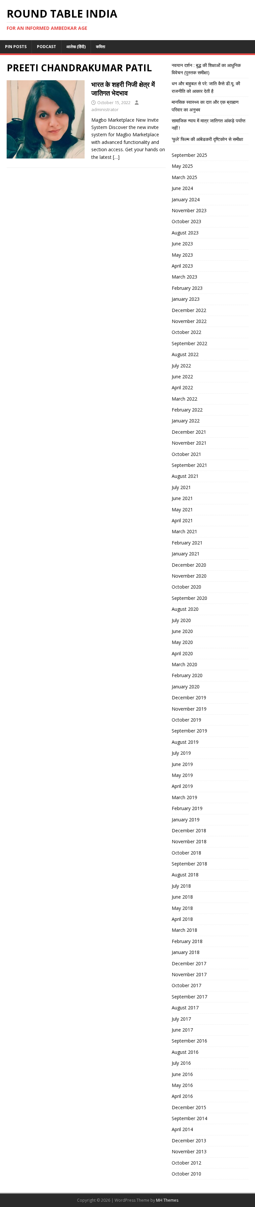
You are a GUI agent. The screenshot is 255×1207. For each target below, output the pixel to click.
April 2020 (182, 653)
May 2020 (182, 642)
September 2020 (189, 598)
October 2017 (186, 985)
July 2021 (181, 487)
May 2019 (182, 775)
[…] (116, 157)
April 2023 (182, 266)
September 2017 (189, 996)
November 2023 (189, 210)
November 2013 (189, 1151)
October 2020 (186, 587)
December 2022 (189, 310)
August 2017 (185, 1007)
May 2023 (182, 255)
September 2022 (189, 343)
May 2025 (182, 166)
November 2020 (189, 576)
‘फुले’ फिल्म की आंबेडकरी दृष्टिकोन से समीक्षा (207, 139)
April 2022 (182, 387)
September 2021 (189, 465)
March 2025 (184, 177)
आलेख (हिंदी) (76, 46)
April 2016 (182, 1096)
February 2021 (187, 543)
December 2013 (189, 1140)
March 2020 (184, 664)
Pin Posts (16, 46)
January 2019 (186, 819)
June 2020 (182, 631)
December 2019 (189, 697)
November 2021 (189, 443)
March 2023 (184, 277)
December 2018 (189, 830)
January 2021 (186, 553)
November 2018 (189, 841)
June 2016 (182, 1074)
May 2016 (182, 1085)
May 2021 (182, 509)
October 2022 (186, 332)
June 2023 (182, 243)
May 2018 (182, 908)
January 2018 (186, 952)
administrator (105, 109)
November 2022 (189, 321)
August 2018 (185, 874)
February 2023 (187, 288)
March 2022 (184, 399)
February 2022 (187, 410)
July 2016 (181, 1063)
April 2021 (182, 520)
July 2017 (181, 1019)
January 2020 (186, 686)
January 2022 (186, 420)
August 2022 (185, 354)
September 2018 (189, 863)
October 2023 (186, 221)
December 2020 (189, 565)
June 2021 (182, 498)
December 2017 (189, 963)
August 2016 (185, 1052)
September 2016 (189, 1041)
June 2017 (182, 1030)
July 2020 (181, 620)
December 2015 (189, 1107)
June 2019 (182, 764)
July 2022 (181, 365)
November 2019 (189, 709)
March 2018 (184, 930)
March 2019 (184, 797)
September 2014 (189, 1118)
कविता (100, 46)
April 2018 (182, 919)
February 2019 (187, 808)
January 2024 (186, 199)
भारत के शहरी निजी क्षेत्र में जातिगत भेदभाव (123, 88)
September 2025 (189, 155)
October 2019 (186, 720)
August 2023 (185, 232)
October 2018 (186, 853)
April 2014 (182, 1129)
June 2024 (182, 188)
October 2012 (186, 1163)
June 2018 (182, 897)
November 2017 (189, 974)
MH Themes (167, 1200)
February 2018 (187, 941)
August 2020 (185, 609)
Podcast (46, 46)
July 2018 (181, 886)
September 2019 (189, 731)
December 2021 (189, 432)
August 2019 (185, 742)
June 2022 (182, 376)
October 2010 (186, 1174)
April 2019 (182, 786)
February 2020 (187, 675)
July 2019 (181, 753)
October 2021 (186, 454)
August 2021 (185, 476)
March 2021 (184, 531)
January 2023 (186, 299)
